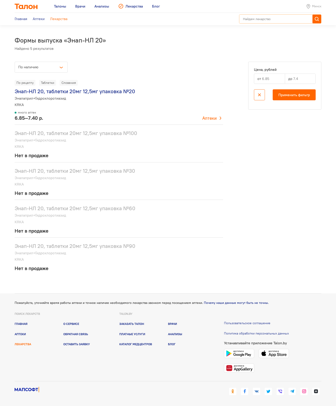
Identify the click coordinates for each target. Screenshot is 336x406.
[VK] (256, 391)
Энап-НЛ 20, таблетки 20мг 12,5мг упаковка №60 (75, 208)
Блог (172, 344)
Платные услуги (132, 334)
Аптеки (209, 118)
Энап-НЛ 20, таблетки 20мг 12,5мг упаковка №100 (76, 133)
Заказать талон (131, 324)
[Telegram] (292, 391)
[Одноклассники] (232, 391)
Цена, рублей (265, 69)
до (290, 78)
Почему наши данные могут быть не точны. (236, 303)
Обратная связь (75, 334)
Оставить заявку (76, 344)
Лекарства (23, 344)
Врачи (172, 324)
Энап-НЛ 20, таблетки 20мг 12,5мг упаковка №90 (75, 246)
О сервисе (71, 324)
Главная (21, 324)
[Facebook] (244, 391)
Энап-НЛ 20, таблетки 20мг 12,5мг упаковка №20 (75, 91)
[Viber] (280, 391)
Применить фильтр (294, 95)
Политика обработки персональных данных (256, 333)
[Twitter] (268, 391)
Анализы (175, 334)
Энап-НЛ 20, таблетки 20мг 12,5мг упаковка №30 (75, 170)
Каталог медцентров (135, 344)
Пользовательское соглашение (247, 323)
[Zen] (315, 391)
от (259, 78)
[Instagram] (304, 391)
